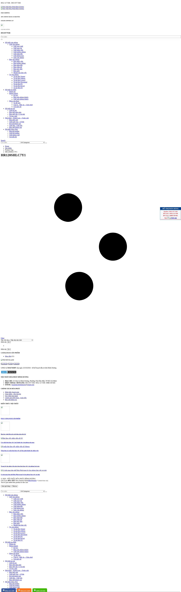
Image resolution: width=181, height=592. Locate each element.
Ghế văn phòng (14, 44)
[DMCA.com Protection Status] (9, 373)
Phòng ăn (12, 91)
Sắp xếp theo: (5, 340)
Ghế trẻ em (13, 110)
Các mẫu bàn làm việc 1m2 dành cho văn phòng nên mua (17, 442)
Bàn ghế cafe (13, 120)
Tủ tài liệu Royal (19, 86)
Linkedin (16, 364)
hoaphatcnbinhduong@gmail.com (23, 385)
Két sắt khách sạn (15, 124)
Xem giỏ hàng (6, 486)
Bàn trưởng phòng (19, 63)
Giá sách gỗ (17, 107)
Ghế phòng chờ (14, 135)
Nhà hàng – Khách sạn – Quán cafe (17, 118)
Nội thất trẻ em (10, 108)
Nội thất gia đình (10, 90)
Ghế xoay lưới (18, 46)
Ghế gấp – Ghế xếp (15, 125)
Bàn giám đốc (18, 65)
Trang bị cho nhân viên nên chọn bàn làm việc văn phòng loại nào (20, 466)
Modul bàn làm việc (20, 73)
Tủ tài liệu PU (18, 84)
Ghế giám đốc (18, 54)
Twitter (10, 364)
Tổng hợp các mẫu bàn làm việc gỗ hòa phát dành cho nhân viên (20, 450)
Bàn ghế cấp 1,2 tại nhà (17, 114)
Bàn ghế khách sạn (15, 127)
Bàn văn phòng (14, 59)
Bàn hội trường (14, 131)
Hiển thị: (4, 342)
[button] (3, 140)
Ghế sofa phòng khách (20, 99)
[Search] (2, 39)
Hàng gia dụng (14, 101)
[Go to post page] (5, 414)
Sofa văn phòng (18, 57)
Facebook (4, 364)
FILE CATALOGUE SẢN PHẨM (10, 418)
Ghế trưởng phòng (19, 52)
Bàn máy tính (17, 69)
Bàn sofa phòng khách (20, 97)
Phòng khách (13, 93)
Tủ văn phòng (14, 74)
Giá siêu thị (13, 137)
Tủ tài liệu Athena (19, 78)
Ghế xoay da (17, 48)
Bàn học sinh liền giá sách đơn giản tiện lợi (13, 434)
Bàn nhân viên (18, 61)
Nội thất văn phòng (11, 42)
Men (29, 480)
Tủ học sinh (13, 116)
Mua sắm (8, 356)
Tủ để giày (17, 103)
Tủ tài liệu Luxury (19, 80)
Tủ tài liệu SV (18, 88)
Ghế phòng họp (18, 56)
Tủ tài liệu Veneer (19, 76)
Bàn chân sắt (17, 67)
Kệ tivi (15, 95)
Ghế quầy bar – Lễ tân (16, 122)
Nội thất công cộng (11, 129)
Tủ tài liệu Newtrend (20, 82)
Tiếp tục (14, 486)
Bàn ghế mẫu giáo (15, 112)
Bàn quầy (16, 71)
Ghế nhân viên (18, 50)
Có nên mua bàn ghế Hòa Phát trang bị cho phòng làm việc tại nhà (20, 474)
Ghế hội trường (14, 133)
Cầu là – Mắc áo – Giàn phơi (23, 105)
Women (33, 480)
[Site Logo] (12, 7)
